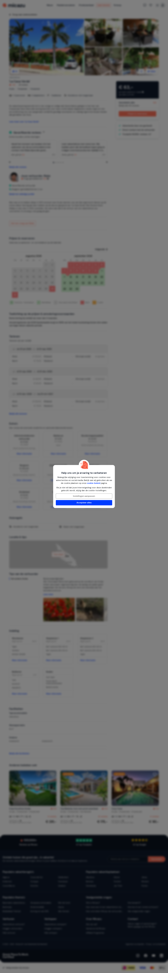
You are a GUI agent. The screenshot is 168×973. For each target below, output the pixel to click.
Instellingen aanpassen (84, 496)
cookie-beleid (93, 483)
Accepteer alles (84, 502)
